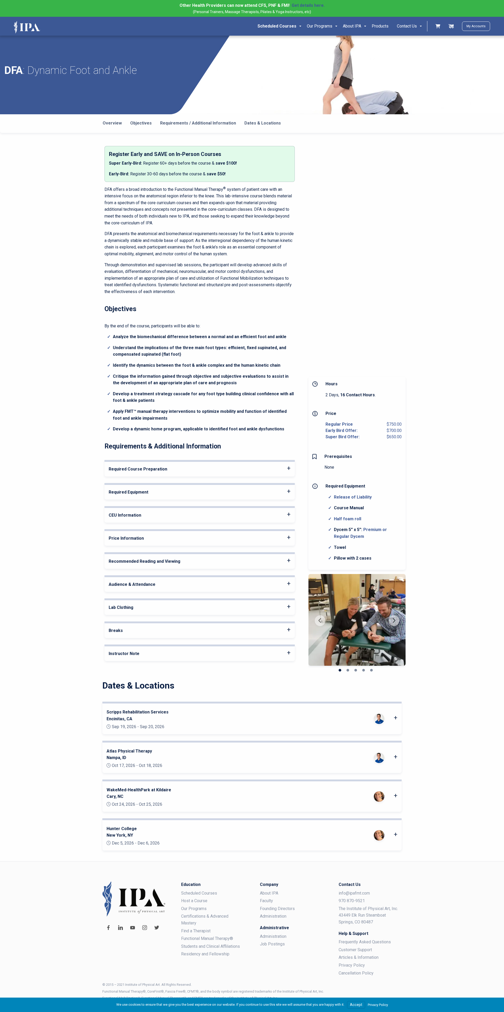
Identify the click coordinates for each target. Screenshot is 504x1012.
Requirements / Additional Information (198, 123)
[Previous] (320, 620)
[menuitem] (278, 26)
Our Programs (319, 26)
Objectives (141, 123)
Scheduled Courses (277, 26)
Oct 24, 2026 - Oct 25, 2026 (137, 804)
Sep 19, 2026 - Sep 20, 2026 (138, 727)
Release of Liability (353, 497)
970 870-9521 (352, 900)
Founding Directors (277, 908)
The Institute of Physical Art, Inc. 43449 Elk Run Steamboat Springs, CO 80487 (368, 915)
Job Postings (272, 943)
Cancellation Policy (356, 973)
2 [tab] (347, 670)
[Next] (393, 620)
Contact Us (407, 26)
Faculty (266, 900)
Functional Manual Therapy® (207, 938)
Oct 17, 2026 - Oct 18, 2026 (137, 766)
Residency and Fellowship (205, 953)
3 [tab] (355, 670)
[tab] (199, 469)
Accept (356, 1005)
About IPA (352, 26)
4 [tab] (363, 670)
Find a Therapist (196, 930)
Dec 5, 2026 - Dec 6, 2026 (136, 843)
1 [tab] (340, 670)
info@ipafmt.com (354, 893)
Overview (112, 123)
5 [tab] (371, 670)
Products (380, 26)
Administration (273, 916)
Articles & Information (359, 957)
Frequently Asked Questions (365, 941)
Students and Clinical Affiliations (210, 946)
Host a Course (194, 900)
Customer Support (355, 949)
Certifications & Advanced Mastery (204, 920)
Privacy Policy (352, 965)
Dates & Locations (262, 123)
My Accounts (476, 26)
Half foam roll (347, 518)
